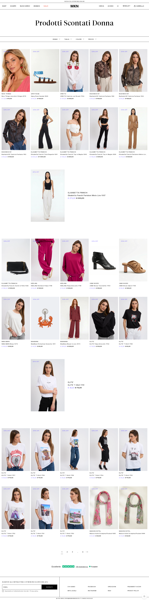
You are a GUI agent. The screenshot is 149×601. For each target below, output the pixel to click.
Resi (109, 590)
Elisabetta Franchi (39, 152)
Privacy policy (34, 591)
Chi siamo (71, 586)
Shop (4, 6)
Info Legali (72, 590)
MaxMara (34, 341)
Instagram (92, 590)
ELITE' (92, 341)
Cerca (101, 6)
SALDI (46, 6)
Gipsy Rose (35, 93)
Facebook (92, 586)
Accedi (110, 6)
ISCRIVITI (49, 587)
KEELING (34, 283)
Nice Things (6, 93)
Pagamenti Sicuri (134, 586)
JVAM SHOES (94, 283)
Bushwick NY (95, 93)
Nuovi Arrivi (25, 6)
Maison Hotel (95, 531)
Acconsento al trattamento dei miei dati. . (21, 591)
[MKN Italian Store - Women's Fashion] (74, 6)
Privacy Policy (133, 590)
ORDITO (63, 93)
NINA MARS (6, 341)
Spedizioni (112, 586)
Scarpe (13, 6)
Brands (37, 6)
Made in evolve (88, 598)
